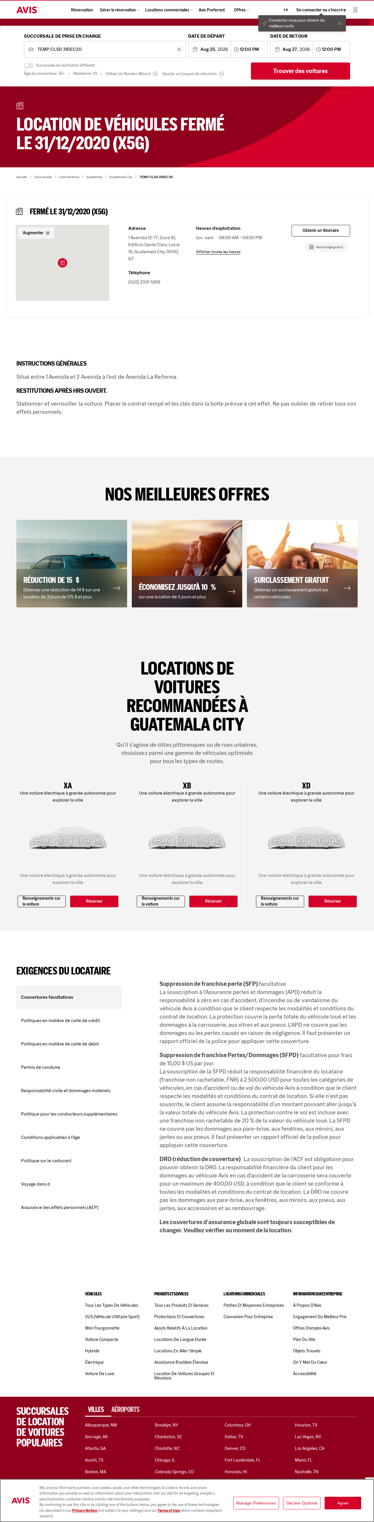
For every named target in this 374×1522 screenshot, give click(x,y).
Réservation (82, 10)
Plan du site (304, 1339)
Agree (343, 1503)
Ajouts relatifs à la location (180, 1328)
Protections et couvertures (179, 1316)
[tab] (98, 1410)
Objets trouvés (307, 1351)
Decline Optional (301, 1503)
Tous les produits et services (181, 1305)
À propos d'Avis (307, 1305)
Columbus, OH (238, 1425)
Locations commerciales (167, 10)
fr (286, 10)
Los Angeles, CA (310, 1448)
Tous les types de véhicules (111, 1305)
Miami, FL (303, 1460)
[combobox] (104, 49)
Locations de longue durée (180, 1339)
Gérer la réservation (118, 10)
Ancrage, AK (96, 1436)
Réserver (94, 901)
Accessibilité (305, 1373)
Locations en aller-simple (178, 1351)
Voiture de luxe (100, 1373)
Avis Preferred (212, 10)
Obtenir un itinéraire (321, 230)
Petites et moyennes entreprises (254, 1305)
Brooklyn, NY (167, 1425)
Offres (240, 10)
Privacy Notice (85, 1510)
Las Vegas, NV (308, 1436)
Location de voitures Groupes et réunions (184, 1376)
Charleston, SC (168, 1436)
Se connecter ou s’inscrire (321, 10)
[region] (187, 1500)
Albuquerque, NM (101, 1425)
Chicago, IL (165, 1460)
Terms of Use (168, 1510)
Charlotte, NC (167, 1448)
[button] (62, 262)
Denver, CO (235, 1448)
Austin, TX (94, 1460)
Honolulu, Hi (236, 1471)
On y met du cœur (310, 1362)
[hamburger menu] (355, 10)
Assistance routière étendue (181, 1362)
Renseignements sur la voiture (41, 901)
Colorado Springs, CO (174, 1471)
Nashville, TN (307, 1471)
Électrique (94, 1362)
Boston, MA (95, 1471)
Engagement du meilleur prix (320, 1316)
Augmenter (33, 232)
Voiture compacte (102, 1339)
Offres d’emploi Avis (311, 1328)
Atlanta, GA (95, 1448)
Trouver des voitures (300, 70)
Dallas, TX (234, 1436)
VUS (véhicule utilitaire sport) (112, 1316)
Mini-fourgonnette (102, 1328)
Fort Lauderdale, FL (243, 1460)
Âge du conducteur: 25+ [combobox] (44, 73)
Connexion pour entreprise (248, 1316)
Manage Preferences (256, 1503)
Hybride (92, 1351)
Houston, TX (306, 1425)
